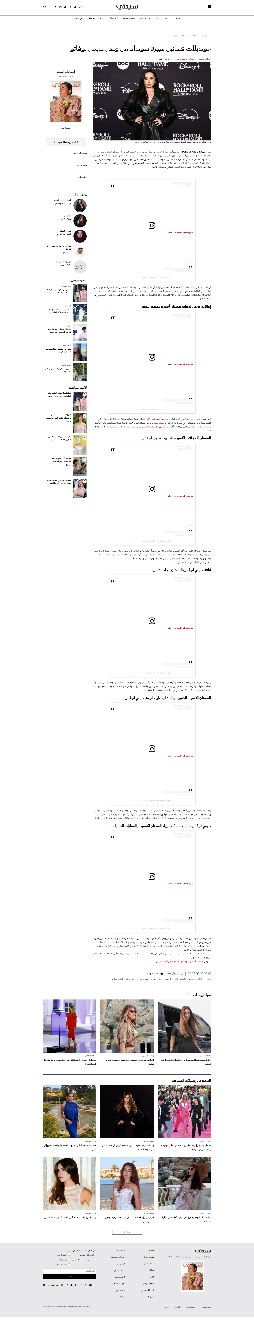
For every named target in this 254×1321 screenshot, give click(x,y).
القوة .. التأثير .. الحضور (80, 153)
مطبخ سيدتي (148, 1257)
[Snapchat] (75, 7)
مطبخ (89, 18)
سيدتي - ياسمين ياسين (185, 59)
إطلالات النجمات (171, 979)
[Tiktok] (65, 7)
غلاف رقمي (120, 1290)
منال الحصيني (66, 265)
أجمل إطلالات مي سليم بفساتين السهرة (188, 562)
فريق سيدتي (120, 1277)
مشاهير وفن (90, 1260)
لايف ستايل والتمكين (87, 1255)
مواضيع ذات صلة (199, 995)
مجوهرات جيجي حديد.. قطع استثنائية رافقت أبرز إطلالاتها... (59, 482)
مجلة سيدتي (120, 1250)
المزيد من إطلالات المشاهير (191, 1081)
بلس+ (102, 18)
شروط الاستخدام (206, 1307)
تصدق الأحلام (82, 165)
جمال (158, 18)
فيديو (76, 18)
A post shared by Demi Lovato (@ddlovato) (152, 277)
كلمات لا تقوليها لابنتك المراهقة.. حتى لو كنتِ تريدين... (61, 462)
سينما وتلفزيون (66, 286)
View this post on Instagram (180, 233)
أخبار (69, 325)
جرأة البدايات (82, 177)
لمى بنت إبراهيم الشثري (63, 203)
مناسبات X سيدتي (118, 1257)
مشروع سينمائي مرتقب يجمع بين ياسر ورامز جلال (58, 370)
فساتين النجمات (156, 979)
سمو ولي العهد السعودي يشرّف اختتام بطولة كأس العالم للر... (59, 311)
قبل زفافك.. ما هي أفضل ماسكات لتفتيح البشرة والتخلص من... (58, 418)
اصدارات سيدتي (147, 1290)
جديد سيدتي (79, 280)
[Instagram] (60, 7)
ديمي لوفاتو (160, 288)
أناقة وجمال (76, 1260)
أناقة (167, 18)
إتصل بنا (167, 1307)
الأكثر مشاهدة (78, 387)
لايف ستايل (113, 18)
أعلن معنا (177, 1307)
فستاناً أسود (159, 423)
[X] (70, 7)
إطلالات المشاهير (204, 59)
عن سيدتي (121, 1264)
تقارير (152, 1277)
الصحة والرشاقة (62, 1255)
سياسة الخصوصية (191, 1307)
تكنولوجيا (68, 306)
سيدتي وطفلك (129, 18)
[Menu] (209, 6)
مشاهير (177, 18)
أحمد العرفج (67, 252)
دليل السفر (149, 1297)
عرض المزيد (127, 1231)
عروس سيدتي (148, 1283)
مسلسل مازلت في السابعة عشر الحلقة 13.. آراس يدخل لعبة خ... (58, 291)
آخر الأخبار (121, 1297)
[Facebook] (55, 7)
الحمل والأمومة (62, 1264)
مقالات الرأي (80, 195)
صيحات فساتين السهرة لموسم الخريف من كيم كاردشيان (179, 962)
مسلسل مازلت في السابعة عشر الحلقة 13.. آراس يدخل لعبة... (59, 394)
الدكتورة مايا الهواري (64, 234)
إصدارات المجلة (66, 72)
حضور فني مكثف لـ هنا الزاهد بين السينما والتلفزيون (58, 350)
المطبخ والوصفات (61, 1260)
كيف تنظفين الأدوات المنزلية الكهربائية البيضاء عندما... (59, 438)
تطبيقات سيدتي (118, 1283)
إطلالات (183, 979)
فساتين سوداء (142, 979)
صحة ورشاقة (145, 18)
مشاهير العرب (66, 345)
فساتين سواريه (117, 979)
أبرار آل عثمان (66, 219)
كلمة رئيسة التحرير (68, 142)
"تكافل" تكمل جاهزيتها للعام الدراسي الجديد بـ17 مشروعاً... (59, 331)
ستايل (151, 1270)
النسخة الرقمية (65, 128)
